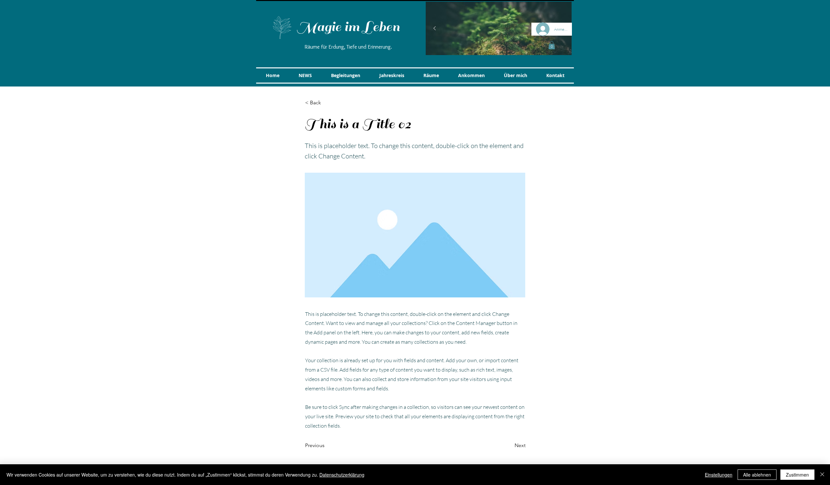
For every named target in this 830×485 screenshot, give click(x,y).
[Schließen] (822, 474)
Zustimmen (797, 474)
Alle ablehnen (757, 474)
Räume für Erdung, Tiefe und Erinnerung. (348, 46)
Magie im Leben (348, 27)
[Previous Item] (434, 28)
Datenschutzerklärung (341, 474)
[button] (551, 45)
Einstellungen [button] (718, 474)
